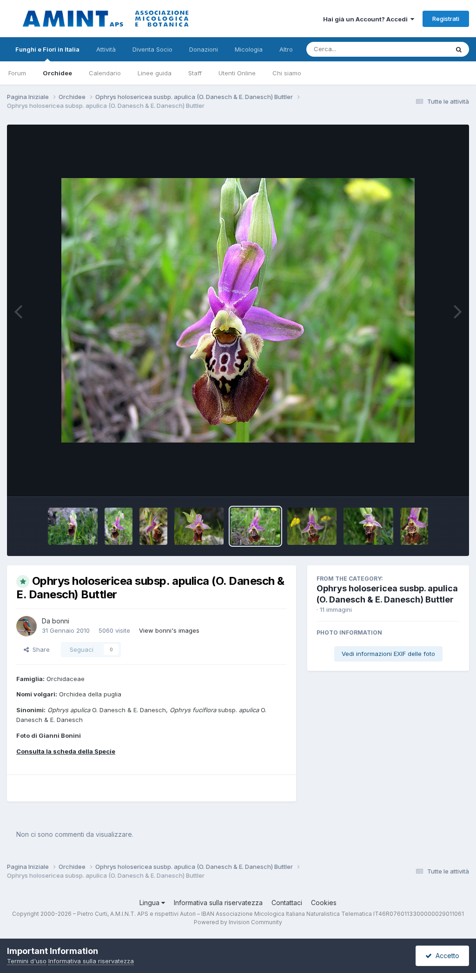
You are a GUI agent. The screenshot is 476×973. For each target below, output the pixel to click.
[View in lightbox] (238, 310)
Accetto (445, 956)
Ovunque (423, 49)
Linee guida (155, 73)
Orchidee (57, 73)
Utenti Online (237, 73)
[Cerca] (459, 49)
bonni (60, 621)
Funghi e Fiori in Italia (47, 49)
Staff (195, 73)
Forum (17, 73)
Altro (286, 49)
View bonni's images (169, 630)
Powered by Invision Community (238, 922)
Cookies (324, 903)
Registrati (445, 18)
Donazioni (203, 49)
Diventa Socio (152, 49)
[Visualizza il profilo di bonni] (26, 626)
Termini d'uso (26, 961)
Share (39, 649)
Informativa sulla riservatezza (218, 903)
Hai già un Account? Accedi (366, 19)
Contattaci (286, 903)
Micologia (249, 49)
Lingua (150, 903)
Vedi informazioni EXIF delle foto (388, 653)
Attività (106, 49)
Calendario (105, 73)
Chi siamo (286, 73)
